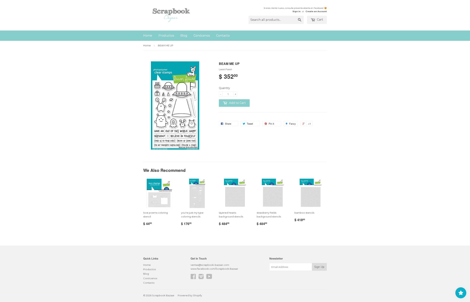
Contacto (223, 35)
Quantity (224, 88)
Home (147, 35)
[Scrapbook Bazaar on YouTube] (209, 277)
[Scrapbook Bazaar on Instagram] (201, 277)
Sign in (296, 11)
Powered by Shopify (190, 295)
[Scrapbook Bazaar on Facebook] (193, 277)
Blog (183, 35)
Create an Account (316, 11)
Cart (319, 19)
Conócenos (202, 35)
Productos (166, 35)
